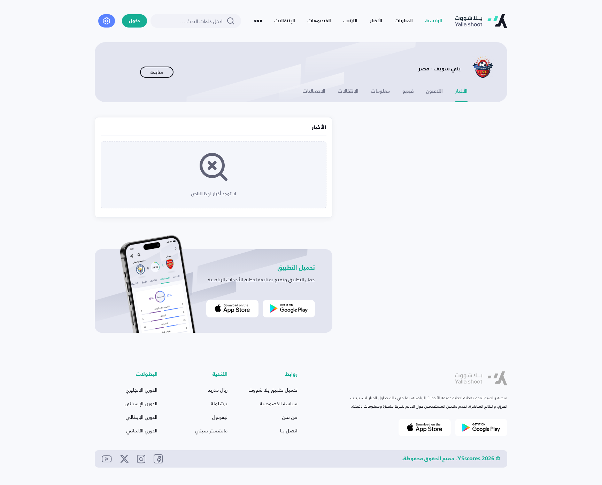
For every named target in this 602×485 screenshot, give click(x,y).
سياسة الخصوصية (279, 403)
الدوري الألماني (141, 430)
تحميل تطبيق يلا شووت (273, 389)
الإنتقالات (285, 20)
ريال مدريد (217, 389)
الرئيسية (433, 20)
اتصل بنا (289, 430)
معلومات (380, 91)
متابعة (156, 72)
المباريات (404, 20)
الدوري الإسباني (141, 403)
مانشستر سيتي (211, 430)
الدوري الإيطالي (141, 417)
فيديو (408, 91)
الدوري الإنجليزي (141, 389)
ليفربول (219, 417)
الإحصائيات (314, 91)
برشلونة (219, 403)
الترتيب (350, 20)
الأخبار (376, 20)
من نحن (290, 417)
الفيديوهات (319, 20)
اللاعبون (434, 91)
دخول (134, 21)
